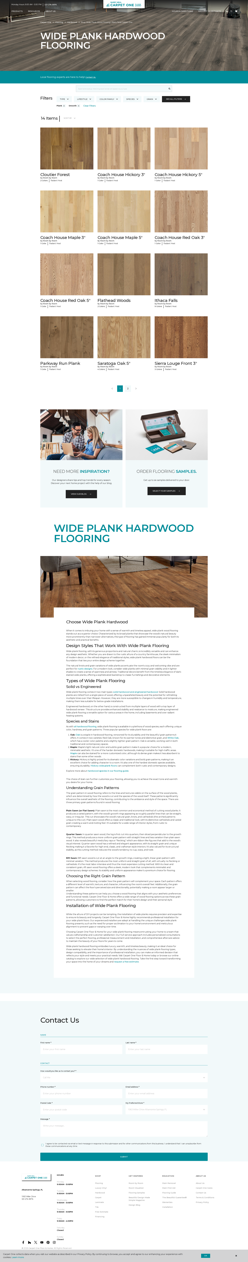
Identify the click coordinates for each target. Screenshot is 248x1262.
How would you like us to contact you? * (58, 1071)
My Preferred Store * (135, 1103)
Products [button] (17, 11)
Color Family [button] (107, 99)
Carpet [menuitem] (98, 1197)
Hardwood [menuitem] (100, 1193)
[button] (226, 11)
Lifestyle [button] (82, 99)
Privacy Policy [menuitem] (202, 1202)
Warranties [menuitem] (167, 1202)
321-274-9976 (50, 4)
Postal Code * (46, 1103)
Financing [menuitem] (99, 1216)
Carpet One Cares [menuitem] (204, 1188)
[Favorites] (231, 11)
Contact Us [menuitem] (201, 1193)
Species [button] (130, 99)
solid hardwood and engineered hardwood (135, 692)
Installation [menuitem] (167, 1207)
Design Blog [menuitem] (134, 1205)
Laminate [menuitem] (99, 1202)
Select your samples (164, 491)
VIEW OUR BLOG (79, 494)
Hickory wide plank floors (104, 766)
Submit (124, 1157)
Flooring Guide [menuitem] (169, 1193)
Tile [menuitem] (97, 1207)
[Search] (169, 88)
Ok (205, 1256)
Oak (78, 735)
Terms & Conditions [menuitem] (205, 1197)
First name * (45, 1043)
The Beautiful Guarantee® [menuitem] (174, 1197)
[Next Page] (136, 388)
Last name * (131, 1043)
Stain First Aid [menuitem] (168, 1188)
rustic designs (85, 669)
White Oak (173, 738)
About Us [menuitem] (200, 1183)
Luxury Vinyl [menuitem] (101, 1188)
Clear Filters (89, 106)
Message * (45, 1119)
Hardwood (72, 22)
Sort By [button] (68, 118)
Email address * (132, 1087)
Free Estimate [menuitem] (101, 1212)
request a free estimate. (127, 962)
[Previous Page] (112, 388)
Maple (73, 753)
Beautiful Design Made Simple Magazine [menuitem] (139, 1198)
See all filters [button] (174, 99)
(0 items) (236, 11)
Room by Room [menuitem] (136, 1183)
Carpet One (45, 22)
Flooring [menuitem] (99, 1183)
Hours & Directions (182, 11)
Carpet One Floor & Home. (41, 1248)
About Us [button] (50, 11)
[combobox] (121, 88)
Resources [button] (34, 11)
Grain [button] (150, 99)
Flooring (59, 22)
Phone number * (47, 1087)
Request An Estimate (209, 11)
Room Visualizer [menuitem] (136, 1188)
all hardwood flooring (85, 726)
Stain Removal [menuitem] (169, 1183)
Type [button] (62, 99)
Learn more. (18, 1257)
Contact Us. (91, 77)
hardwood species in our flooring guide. (108, 771)
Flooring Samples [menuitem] (137, 1193)
